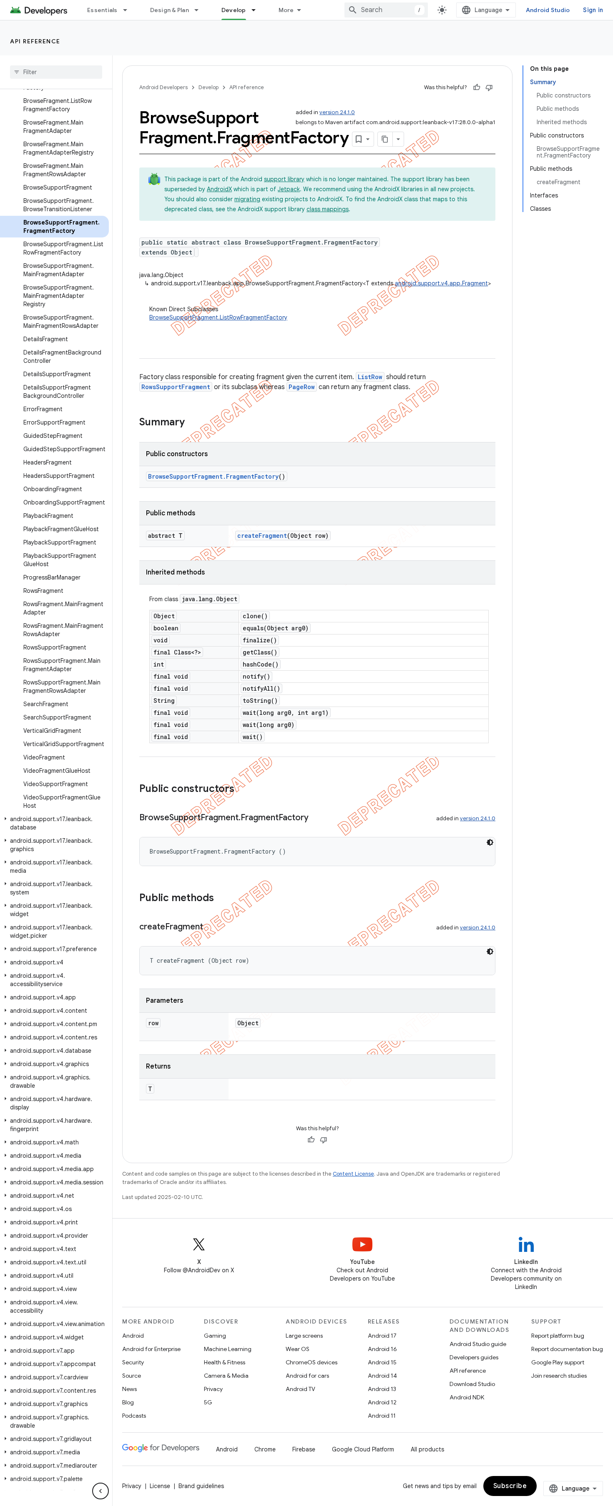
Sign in (593, 10)
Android (133, 1335)
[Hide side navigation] (100, 1491)
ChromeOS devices (311, 1362)
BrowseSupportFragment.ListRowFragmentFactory (218, 317)
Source (131, 1375)
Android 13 (382, 1389)
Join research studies (559, 1375)
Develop (233, 10)
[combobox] (386, 9)
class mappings (327, 209)
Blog (128, 1402)
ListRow (370, 377)
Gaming (215, 1335)
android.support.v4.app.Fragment (441, 283)
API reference (35, 41)
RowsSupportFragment (175, 387)
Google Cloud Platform (363, 1449)
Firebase (303, 1449)
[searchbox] (56, 72)
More (286, 10)
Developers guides (474, 1357)
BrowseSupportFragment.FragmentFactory (213, 476)
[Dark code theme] (490, 842)
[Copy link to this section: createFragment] (211, 927)
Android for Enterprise (151, 1349)
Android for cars (307, 1375)
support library (284, 179)
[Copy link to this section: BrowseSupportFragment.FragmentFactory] (317, 818)
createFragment (262, 535)
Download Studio (472, 1384)
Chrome (265, 1449)
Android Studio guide (478, 1344)
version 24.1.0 (337, 112)
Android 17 (382, 1335)
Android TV (300, 1389)
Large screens (304, 1335)
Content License (353, 1173)
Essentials (102, 10)
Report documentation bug (567, 1349)
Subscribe (510, 1486)
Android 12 (382, 1402)
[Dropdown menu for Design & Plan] (200, 10)
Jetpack (289, 189)
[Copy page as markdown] (385, 139)
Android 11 (382, 1415)
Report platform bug (557, 1335)
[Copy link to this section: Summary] (193, 423)
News (129, 1389)
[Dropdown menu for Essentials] (129, 10)
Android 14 (382, 1375)
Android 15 (382, 1362)
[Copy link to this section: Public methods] (222, 899)
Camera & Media (226, 1375)
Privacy (213, 1389)
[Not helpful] (489, 87)
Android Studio (548, 10)
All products (427, 1449)
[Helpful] (476, 87)
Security (133, 1362)
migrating (247, 199)
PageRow (302, 387)
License (160, 1486)
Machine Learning (227, 1349)
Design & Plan (169, 10)
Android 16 (382, 1349)
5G (208, 1402)
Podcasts (134, 1415)
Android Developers (163, 87)
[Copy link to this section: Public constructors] (242, 789)
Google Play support (557, 1362)
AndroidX (219, 189)
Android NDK (467, 1397)
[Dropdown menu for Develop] (257, 10)
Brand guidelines (201, 1486)
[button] (54, 823)
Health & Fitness (224, 1362)
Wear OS (297, 1349)
